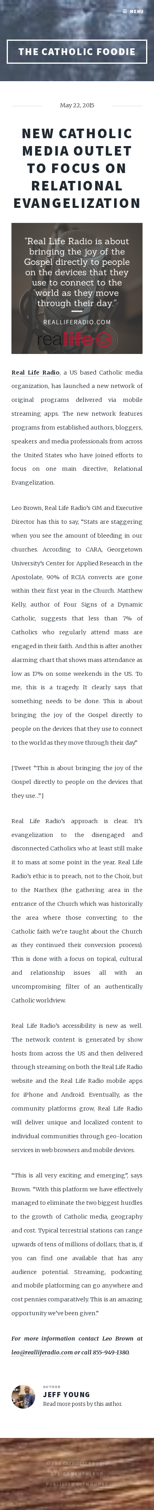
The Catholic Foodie (77, 51)
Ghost (99, 1484)
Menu (137, 11)
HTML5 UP (90, 1474)
